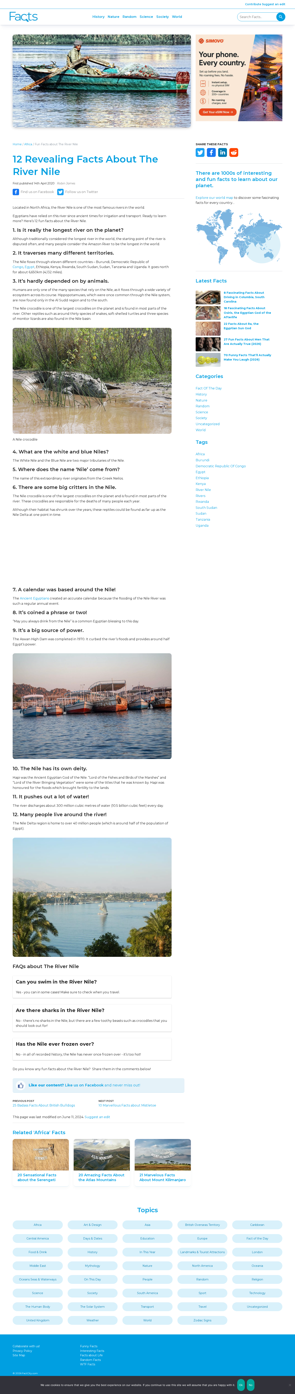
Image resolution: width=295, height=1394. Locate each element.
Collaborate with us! (26, 1346)
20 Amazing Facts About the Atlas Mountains (101, 1177)
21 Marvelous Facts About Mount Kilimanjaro (162, 1177)
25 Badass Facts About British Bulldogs (44, 1105)
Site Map (19, 1355)
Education (147, 1238)
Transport (147, 1307)
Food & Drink (37, 1252)
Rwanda (202, 502)
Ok (241, 1385)
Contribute (253, 4)
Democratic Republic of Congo (221, 466)
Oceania (257, 1266)
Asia (147, 1225)
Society (162, 17)
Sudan (201, 513)
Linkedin (222, 152)
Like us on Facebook (84, 1085)
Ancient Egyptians (34, 598)
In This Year (147, 1252)
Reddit (233, 152)
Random (129, 17)
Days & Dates (92, 1238)
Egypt (30, 267)
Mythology (92, 1266)
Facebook (211, 152)
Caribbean (257, 1225)
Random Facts (90, 1360)
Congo (18, 267)
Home (17, 144)
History (99, 17)
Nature (113, 17)
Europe (202, 1238)
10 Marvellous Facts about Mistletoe (127, 1105)
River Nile (203, 490)
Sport (202, 1293)
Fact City (24, 17)
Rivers (200, 496)
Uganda (202, 525)
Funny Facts (88, 1346)
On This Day (92, 1279)
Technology (257, 1293)
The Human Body (37, 1307)
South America (147, 1293)
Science (146, 17)
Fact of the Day (209, 388)
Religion (257, 1279)
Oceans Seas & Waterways (37, 1279)
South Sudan (206, 508)
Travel (202, 1307)
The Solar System (92, 1307)
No (251, 1385)
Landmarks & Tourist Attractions (202, 1252)
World (177, 17)
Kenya (201, 484)
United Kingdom (37, 1320)
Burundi (202, 460)
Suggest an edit (273, 4)
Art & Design (93, 1225)
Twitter (200, 152)
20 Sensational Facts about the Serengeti (36, 1177)
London (257, 1252)
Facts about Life (91, 1355)
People (147, 1279)
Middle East (38, 1266)
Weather (92, 1320)
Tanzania (203, 519)
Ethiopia (202, 478)
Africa (28, 144)
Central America (37, 1238)
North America (202, 1266)
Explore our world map (214, 198)
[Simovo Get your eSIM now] (239, 120)
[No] (290, 1385)
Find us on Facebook (37, 192)
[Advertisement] (92, 552)
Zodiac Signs (202, 1320)
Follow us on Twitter (81, 192)
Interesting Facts (92, 1351)
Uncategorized (208, 424)
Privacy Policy (22, 1351)
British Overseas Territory (202, 1225)
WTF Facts (87, 1364)
